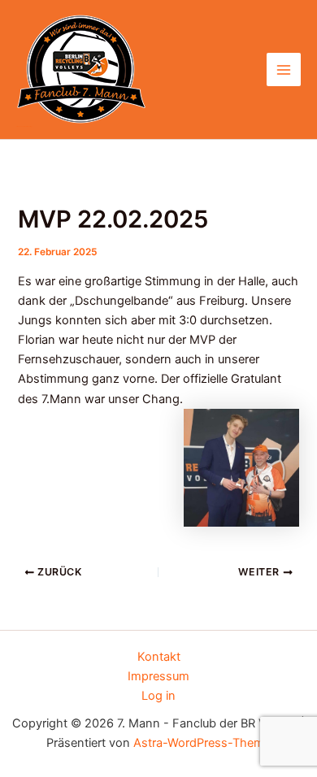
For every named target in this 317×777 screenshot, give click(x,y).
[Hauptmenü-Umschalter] (284, 70)
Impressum (158, 676)
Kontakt (158, 656)
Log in (158, 695)
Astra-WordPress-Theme (202, 743)
